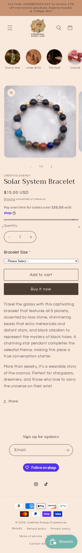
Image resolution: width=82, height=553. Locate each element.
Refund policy (36, 528)
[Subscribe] (67, 450)
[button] (10, 27)
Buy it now (41, 289)
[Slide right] (51, 167)
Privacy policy (60, 528)
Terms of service (30, 536)
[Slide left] (31, 167)
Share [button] (13, 401)
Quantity (10, 225)
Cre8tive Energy (38, 522)
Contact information (43, 543)
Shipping (9, 199)
